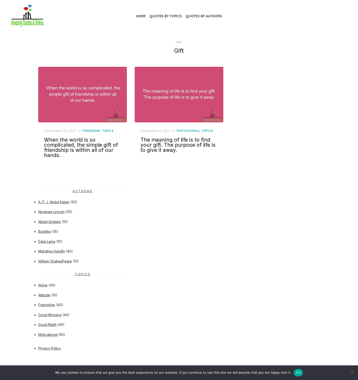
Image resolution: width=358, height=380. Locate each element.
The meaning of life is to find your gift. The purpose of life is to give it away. (178, 145)
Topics (108, 131)
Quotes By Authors (204, 16)
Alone (42, 285)
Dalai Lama (46, 241)
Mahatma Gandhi (51, 251)
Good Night (47, 324)
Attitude (44, 295)
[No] (351, 372)
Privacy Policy (49, 348)
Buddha (44, 231)
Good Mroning (49, 315)
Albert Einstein (49, 222)
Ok (298, 372)
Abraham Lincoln (51, 212)
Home (141, 16)
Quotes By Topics (166, 16)
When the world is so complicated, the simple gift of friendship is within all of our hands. (81, 147)
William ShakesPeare (55, 261)
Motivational (188, 131)
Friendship (92, 131)
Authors (83, 191)
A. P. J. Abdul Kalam (53, 202)
